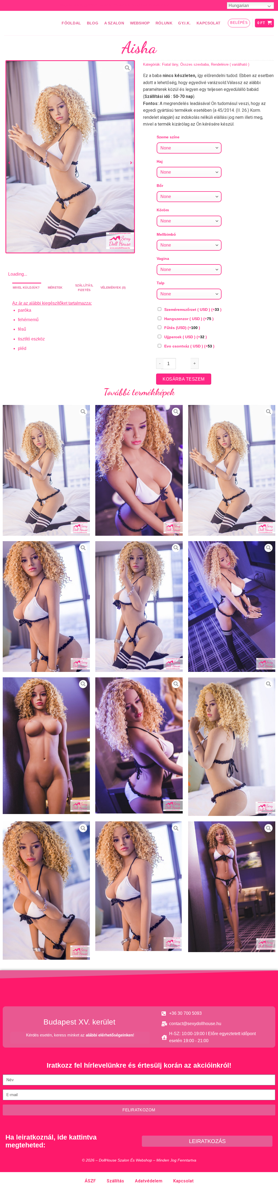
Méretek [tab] (55, 287)
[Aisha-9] (46, 890)
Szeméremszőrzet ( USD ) (193, 309)
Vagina (163, 258)
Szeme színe (168, 137)
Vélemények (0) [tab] (113, 287)
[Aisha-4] (138, 606)
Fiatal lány (170, 64)
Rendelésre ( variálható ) (230, 64)
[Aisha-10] (138, 886)
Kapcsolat (209, 23)
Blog (92, 23)
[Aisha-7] (138, 745)
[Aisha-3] (46, 606)
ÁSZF (90, 1180)
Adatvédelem (148, 1180)
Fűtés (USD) (182, 328)
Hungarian (239, 5)
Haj (160, 161)
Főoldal (71, 23)
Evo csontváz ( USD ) (189, 346)
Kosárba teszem (184, 379)
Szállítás (115, 1180)
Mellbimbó (166, 234)
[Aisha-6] (46, 745)
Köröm (163, 210)
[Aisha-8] (231, 746)
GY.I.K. (184, 23)
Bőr (160, 185)
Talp (161, 283)
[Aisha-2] (70, 157)
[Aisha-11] (231, 886)
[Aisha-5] (231, 606)
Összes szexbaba (194, 64)
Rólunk (164, 23)
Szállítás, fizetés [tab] (84, 288)
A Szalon (114, 23)
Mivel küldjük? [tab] (26, 287)
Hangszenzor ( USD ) (189, 319)
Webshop (140, 23)
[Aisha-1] (138, 470)
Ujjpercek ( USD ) (185, 337)
